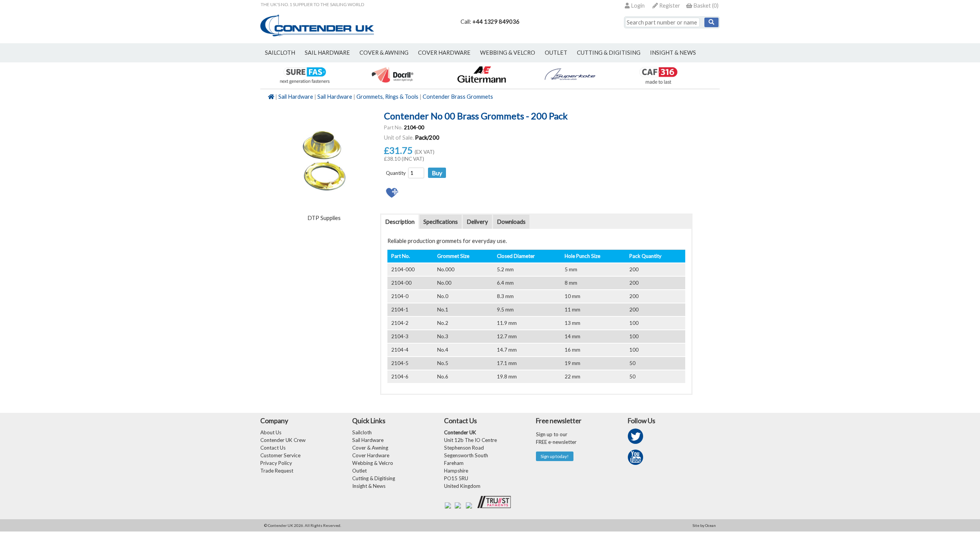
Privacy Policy (276, 463)
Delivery (477, 221)
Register (669, 5)
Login (637, 5)
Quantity (396, 173)
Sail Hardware (295, 96)
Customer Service (280, 455)
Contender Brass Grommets (458, 96)
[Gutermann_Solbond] (481, 85)
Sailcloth (362, 432)
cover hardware (444, 52)
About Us (270, 432)
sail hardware (327, 52)
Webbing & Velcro (372, 463)
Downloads (511, 221)
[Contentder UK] (317, 34)
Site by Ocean (704, 525)
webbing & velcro (507, 52)
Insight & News (673, 52)
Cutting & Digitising (608, 52)
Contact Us (273, 448)
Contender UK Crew (282, 440)
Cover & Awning (370, 448)
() (706, 5)
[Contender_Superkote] (570, 85)
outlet (556, 52)
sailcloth (280, 52)
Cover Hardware (370, 455)
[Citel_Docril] (393, 85)
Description (400, 221)
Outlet (359, 471)
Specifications (440, 221)
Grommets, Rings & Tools (387, 96)
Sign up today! (555, 456)
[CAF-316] (658, 85)
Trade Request (276, 471)
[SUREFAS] (304, 85)
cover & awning (383, 52)
